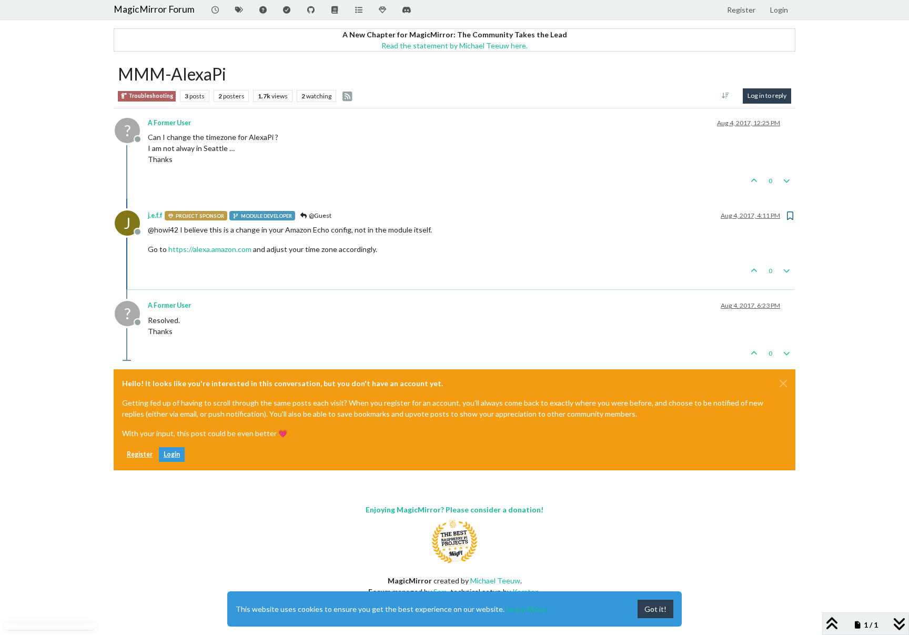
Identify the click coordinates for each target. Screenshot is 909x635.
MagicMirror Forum (154, 9)
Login (172, 454)
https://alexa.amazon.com (209, 249)
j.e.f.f (155, 215)
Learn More (526, 608)
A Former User (169, 123)
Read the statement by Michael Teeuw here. (454, 45)
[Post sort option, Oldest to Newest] (725, 95)
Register (140, 454)
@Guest (319, 215)
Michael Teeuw (495, 580)
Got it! (655, 608)
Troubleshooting (150, 96)
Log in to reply (767, 95)
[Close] (783, 383)
